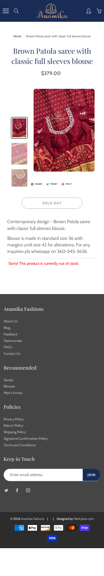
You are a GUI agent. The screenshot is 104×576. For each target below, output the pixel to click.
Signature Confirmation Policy (26, 438)
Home (17, 36)
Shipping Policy (15, 432)
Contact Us (12, 353)
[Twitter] (6, 490)
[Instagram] (28, 490)
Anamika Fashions (32, 519)
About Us (11, 321)
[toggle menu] (5, 11)
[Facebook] (17, 490)
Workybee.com (84, 519)
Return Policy (13, 425)
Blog (7, 328)
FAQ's (8, 347)
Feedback (11, 334)
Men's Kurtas (13, 393)
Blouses (9, 386)
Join (92, 475)
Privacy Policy (14, 419)
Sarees (8, 380)
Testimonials (13, 341)
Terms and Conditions (20, 445)
